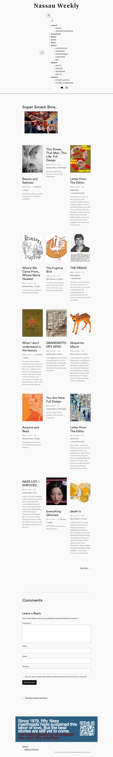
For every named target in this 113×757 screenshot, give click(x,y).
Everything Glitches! (53, 513)
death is (75, 511)
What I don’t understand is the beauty (31, 347)
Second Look (76, 278)
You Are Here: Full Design (55, 399)
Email (24, 656)
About (25, 747)
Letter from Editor (78, 193)
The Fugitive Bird (54, 270)
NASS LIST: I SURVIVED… (31, 483)
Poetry (26, 358)
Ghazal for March (77, 345)
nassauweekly (51, 168)
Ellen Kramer (51, 279)
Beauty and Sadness (30, 180)
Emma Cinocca (75, 354)
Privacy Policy (31, 750)
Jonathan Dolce (27, 286)
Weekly (68, 6)
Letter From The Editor (78, 180)
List (35, 493)
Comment (27, 623)
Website (25, 667)
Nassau (45, 6)
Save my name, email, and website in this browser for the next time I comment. (56, 677)
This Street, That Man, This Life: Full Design (56, 155)
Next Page (85, 568)
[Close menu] (49, 15)
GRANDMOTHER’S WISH (56, 345)
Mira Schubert (75, 519)
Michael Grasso (27, 439)
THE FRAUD (78, 268)
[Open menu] (42, 53)
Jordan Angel (50, 354)
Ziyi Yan (38, 187)
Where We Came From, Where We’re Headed (31, 273)
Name (24, 646)
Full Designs (62, 168)
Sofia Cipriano (75, 275)
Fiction (60, 279)
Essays (26, 190)
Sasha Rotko (74, 190)
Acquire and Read (30, 429)
